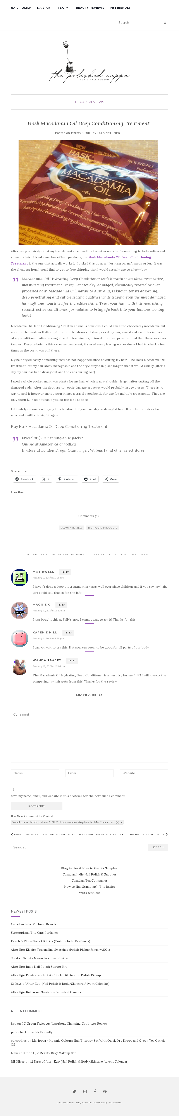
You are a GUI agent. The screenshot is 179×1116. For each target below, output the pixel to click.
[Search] (165, 23)
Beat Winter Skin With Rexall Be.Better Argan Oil (122, 834)
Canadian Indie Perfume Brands (33, 924)
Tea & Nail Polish (108, 133)
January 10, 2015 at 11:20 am (49, 610)
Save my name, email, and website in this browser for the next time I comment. (68, 796)
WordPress (115, 1102)
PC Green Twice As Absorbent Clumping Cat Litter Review (64, 1024)
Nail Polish (21, 7)
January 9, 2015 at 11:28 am (48, 577)
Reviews (96, 102)
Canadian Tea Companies (90, 880)
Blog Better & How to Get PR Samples (89, 868)
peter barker (20, 1032)
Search (158, 847)
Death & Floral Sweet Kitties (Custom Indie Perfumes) (50, 941)
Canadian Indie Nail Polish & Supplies (90, 874)
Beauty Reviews (90, 7)
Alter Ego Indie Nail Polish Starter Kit (39, 967)
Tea (61, 7)
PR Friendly (120, 7)
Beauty (81, 102)
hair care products (102, 527)
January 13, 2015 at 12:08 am (49, 666)
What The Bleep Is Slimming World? (44, 834)
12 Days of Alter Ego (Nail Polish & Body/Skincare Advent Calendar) (60, 984)
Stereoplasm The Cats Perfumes (35, 933)
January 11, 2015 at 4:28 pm (48, 638)
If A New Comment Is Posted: (32, 816)
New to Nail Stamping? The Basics (89, 887)
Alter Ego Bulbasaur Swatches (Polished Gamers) (47, 992)
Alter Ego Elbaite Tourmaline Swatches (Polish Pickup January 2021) (60, 950)
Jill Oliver (18, 1061)
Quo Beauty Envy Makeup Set (54, 1053)
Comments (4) (88, 516)
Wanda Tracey (47, 660)
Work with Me (89, 893)
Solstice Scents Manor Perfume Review (39, 958)
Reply (65, 571)
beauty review (72, 527)
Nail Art (44, 7)
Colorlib (87, 1102)
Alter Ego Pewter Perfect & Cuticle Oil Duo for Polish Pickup (56, 975)
